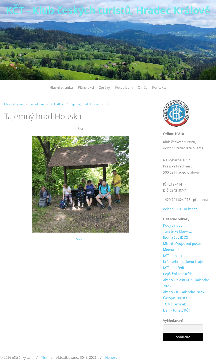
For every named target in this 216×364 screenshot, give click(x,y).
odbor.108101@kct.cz (180, 209)
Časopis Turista (175, 298)
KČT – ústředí (173, 267)
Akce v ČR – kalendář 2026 (183, 292)
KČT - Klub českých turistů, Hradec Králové (108, 10)
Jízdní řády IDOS (175, 237)
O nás (142, 87)
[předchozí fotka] (11, 184)
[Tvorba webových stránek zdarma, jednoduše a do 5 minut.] (32, 358)
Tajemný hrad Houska (84, 104)
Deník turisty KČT (176, 310)
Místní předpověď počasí (182, 243)
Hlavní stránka (61, 87)
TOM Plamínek (174, 304)
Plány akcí (86, 87)
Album (80, 239)
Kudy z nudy (172, 225)
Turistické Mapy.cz (177, 231)
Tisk (44, 357)
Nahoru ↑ (112, 357)
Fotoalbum (124, 87)
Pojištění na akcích (177, 274)
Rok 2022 (57, 104)
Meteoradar (172, 249)
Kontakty (159, 87)
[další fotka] (150, 184)
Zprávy (104, 87)
